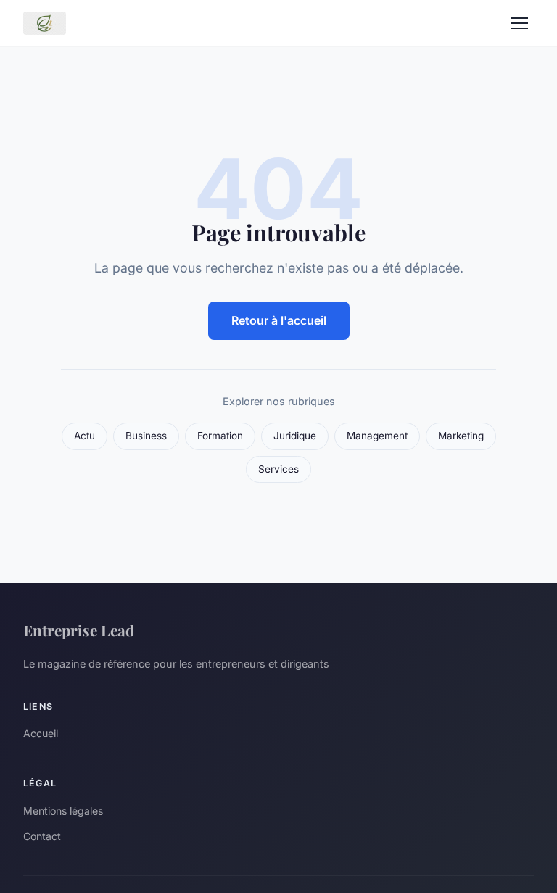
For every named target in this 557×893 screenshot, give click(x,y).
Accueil (40, 733)
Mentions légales (63, 811)
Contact (42, 836)
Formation (220, 435)
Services (278, 469)
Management (377, 435)
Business (146, 435)
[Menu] (519, 23)
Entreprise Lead (78, 630)
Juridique (294, 435)
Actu (84, 435)
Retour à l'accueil (278, 320)
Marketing (461, 435)
